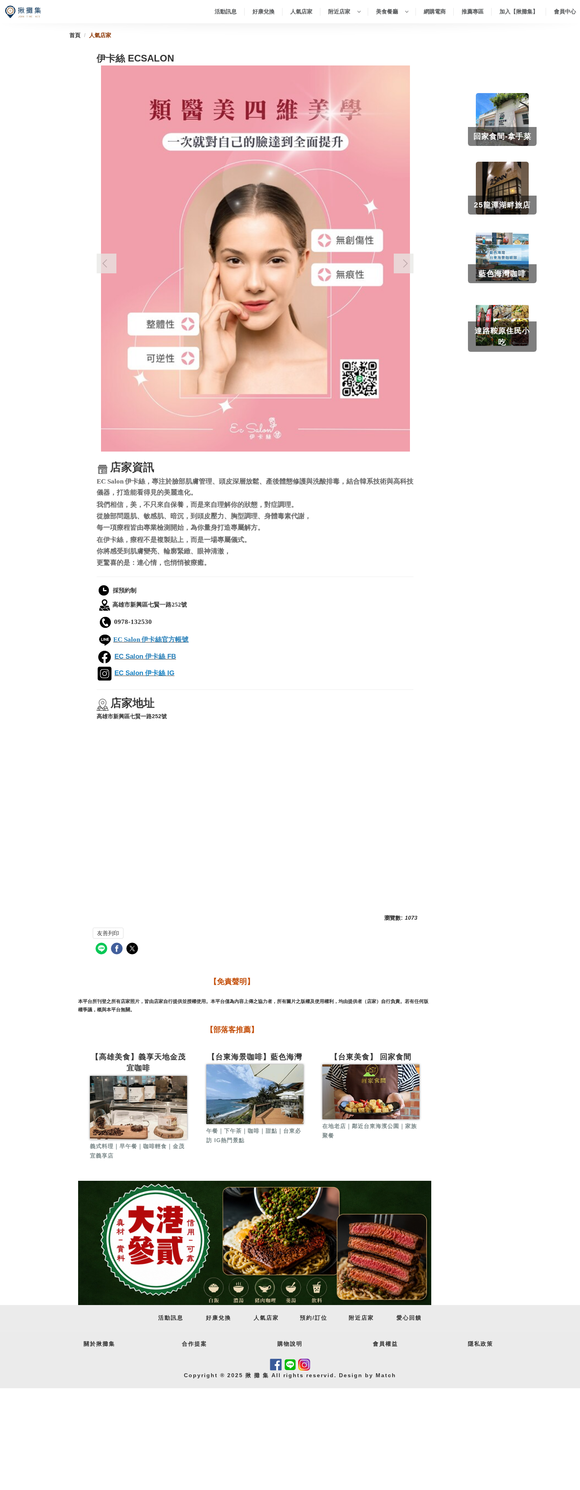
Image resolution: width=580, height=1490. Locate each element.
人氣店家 (301, 11)
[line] (102, 949)
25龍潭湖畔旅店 (502, 205)
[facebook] (118, 949)
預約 (306, 1317)
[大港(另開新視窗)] (254, 1243)
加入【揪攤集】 (519, 11)
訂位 (321, 1317)
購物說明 (290, 1344)
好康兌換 (264, 11)
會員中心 (565, 11)
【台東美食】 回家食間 (371, 1057)
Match (384, 1375)
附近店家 (340, 11)
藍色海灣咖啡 (502, 273)
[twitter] (133, 949)
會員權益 (385, 1344)
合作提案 (194, 1344)
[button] (106, 263)
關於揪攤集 (99, 1344)
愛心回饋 (409, 1317)
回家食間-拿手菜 (502, 136)
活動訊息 (226, 11)
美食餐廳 (388, 11)
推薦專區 (473, 11)
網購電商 (435, 11)
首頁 (74, 35)
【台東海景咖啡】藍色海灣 (255, 1057)
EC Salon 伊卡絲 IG (144, 673)
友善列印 (108, 933)
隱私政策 (480, 1344)
